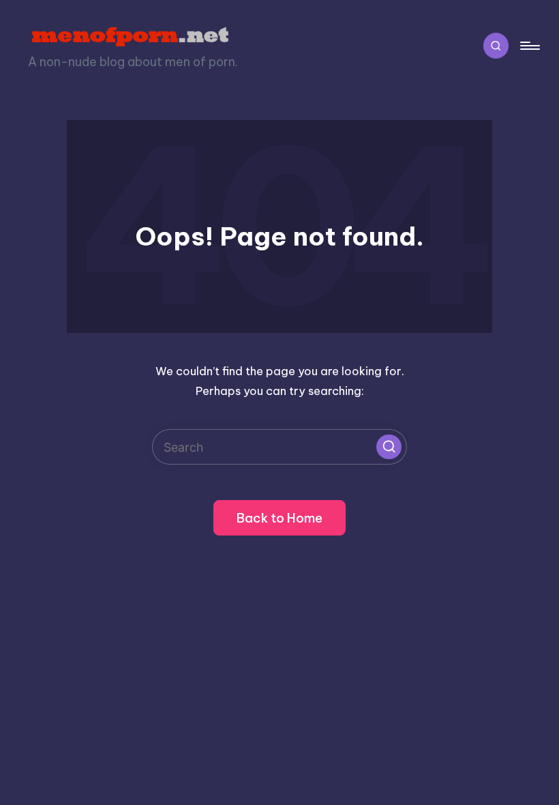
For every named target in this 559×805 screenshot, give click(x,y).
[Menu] (529, 46)
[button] (388, 447)
